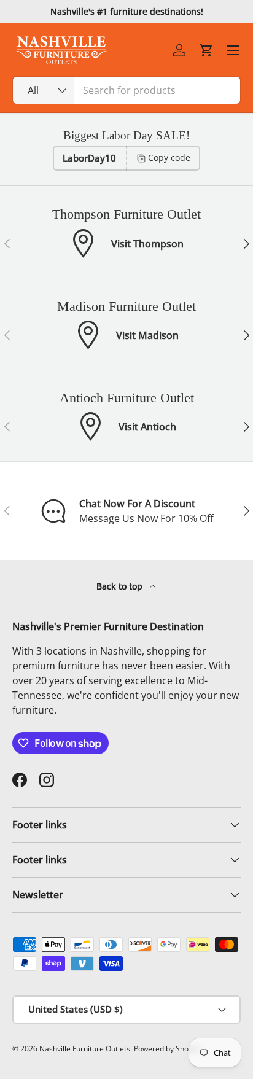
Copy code (169, 157)
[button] (206, 50)
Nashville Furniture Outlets (84, 1048)
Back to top (120, 586)
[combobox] (126, 90)
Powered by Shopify (167, 1048)
